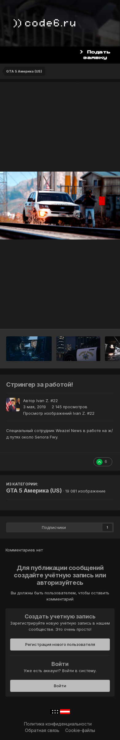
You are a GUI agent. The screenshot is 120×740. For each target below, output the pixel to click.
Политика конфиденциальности (58, 723)
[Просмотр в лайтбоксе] (60, 205)
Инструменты (92, 317)
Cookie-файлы (80, 730)
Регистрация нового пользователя (60, 644)
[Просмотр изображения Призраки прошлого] (29, 348)
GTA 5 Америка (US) (34, 490)
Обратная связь (42, 730)
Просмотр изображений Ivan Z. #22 (58, 413)
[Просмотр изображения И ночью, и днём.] (78, 348)
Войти (60, 685)
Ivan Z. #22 (47, 400)
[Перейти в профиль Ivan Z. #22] (13, 404)
